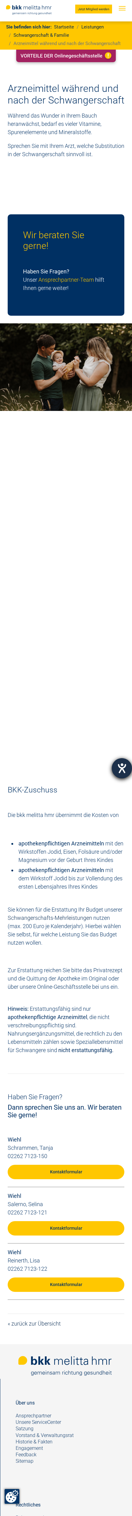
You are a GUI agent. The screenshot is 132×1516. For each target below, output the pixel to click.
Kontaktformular (66, 1172)
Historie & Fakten (34, 1442)
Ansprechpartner (33, 1416)
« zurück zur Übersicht (34, 1323)
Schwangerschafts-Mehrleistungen (50, 918)
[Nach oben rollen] (117, 1501)
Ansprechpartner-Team (66, 279)
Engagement (29, 1448)
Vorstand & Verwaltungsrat (45, 1435)
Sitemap (24, 1461)
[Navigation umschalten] (122, 14)
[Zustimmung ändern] (12, 1496)
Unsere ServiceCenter (38, 1422)
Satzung (24, 1428)
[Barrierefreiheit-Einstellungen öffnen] (122, 768)
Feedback (27, 1455)
